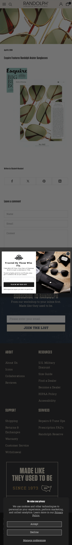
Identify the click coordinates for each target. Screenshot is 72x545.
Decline (34, 532)
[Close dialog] (67, 253)
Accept (34, 524)
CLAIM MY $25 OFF (19, 284)
